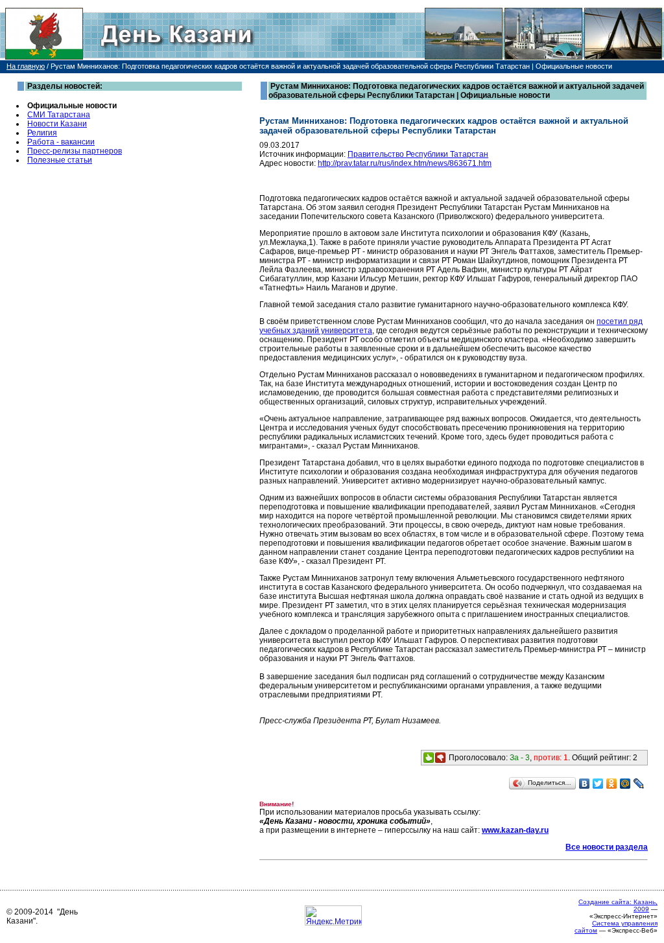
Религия (42, 132)
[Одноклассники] (612, 783)
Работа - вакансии (61, 141)
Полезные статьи (59, 160)
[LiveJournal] (639, 783)
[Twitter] (598, 783)
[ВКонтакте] (584, 783)
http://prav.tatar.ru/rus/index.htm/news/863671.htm (405, 163)
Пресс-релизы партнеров (74, 151)
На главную (25, 66)
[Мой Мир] (625, 783)
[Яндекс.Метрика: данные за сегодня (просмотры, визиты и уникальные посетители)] (333, 915)
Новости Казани (57, 123)
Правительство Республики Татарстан (418, 154)
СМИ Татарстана (58, 114)
